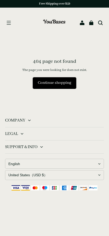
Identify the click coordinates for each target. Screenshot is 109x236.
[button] (8, 22)
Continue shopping (54, 82)
